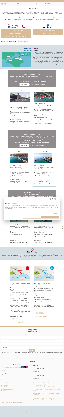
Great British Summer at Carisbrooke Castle (42, 382)
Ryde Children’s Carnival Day (39, 385)
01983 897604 (4, 0)
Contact (2, 402)
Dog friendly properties (7, 386)
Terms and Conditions (28, 407)
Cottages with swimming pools (8, 389)
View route (24, 84)
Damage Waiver (14, 402)
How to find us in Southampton (18, 321)
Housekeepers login (18, 407)
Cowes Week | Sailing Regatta (39, 387)
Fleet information (15, 318)
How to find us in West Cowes (18, 322)
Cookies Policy (30, 207)
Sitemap (4, 391)
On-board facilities (15, 319)
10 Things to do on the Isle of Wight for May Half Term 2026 (45, 391)
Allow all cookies (50, 217)
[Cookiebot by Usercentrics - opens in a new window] (50, 199)
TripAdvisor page (27, 81)
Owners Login (9, 407)
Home (10, 3)
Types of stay (5, 390)
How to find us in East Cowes (42, 316)
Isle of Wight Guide (48, 3)
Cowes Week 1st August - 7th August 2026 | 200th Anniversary (45, 386)
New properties (5, 382)
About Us (8, 402)
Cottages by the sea (6, 387)
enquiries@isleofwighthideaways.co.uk (13, 367)
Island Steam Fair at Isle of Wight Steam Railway (42, 384)
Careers (3, 407)
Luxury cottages (5, 385)
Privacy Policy (37, 407)
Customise (54, 213)
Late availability (5, 384)
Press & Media (22, 402)
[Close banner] (58, 199)
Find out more (59, 407)
